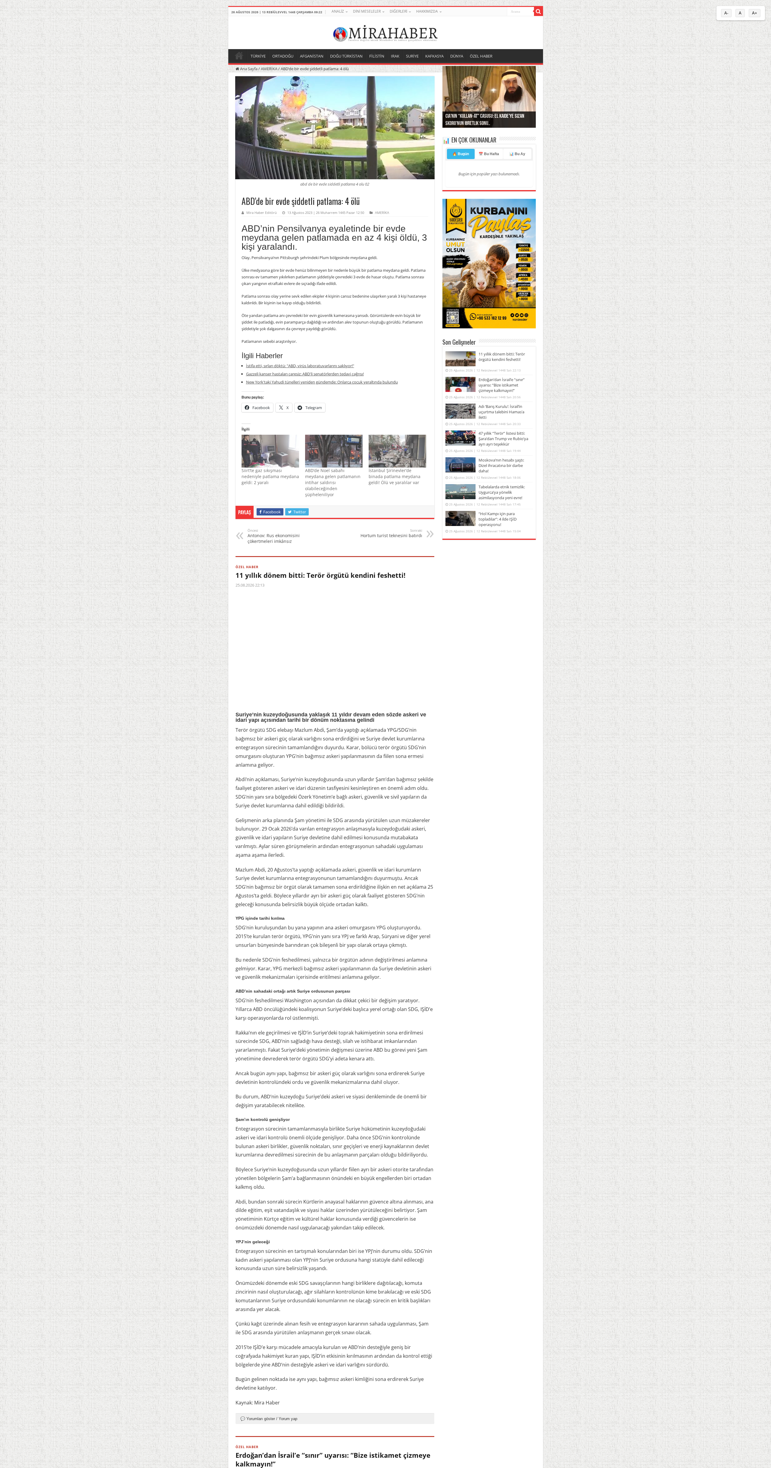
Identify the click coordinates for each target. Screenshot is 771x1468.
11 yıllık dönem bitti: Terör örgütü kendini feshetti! (320, 575)
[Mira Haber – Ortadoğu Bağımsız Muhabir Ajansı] (385, 31)
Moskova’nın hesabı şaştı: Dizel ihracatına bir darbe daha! (501, 465)
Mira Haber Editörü (261, 212)
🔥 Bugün (460, 154)
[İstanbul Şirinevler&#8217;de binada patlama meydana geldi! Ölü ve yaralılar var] (397, 451)
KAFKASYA (434, 56)
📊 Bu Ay (517, 154)
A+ (754, 13)
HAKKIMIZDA (427, 11)
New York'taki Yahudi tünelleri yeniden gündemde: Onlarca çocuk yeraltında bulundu (322, 382)
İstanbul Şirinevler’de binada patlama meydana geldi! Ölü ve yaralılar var (394, 476)
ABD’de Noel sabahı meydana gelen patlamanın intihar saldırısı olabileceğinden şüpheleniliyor (333, 482)
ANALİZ (338, 11)
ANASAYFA (239, 55)
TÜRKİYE (258, 56)
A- (726, 13)
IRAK (395, 56)
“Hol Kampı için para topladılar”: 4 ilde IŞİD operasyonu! (498, 519)
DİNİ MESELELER (367, 11)
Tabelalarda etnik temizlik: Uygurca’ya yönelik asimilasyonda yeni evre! (502, 492)
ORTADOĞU (282, 56)
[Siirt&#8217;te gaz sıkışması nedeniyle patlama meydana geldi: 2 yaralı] (270, 451)
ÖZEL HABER (481, 56)
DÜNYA (456, 56)
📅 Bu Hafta (489, 154)
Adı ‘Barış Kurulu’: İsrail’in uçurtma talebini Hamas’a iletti (501, 412)
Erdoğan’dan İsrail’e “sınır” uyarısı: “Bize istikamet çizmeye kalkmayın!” (502, 385)
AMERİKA (269, 68)
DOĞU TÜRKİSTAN (346, 56)
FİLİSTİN (376, 56)
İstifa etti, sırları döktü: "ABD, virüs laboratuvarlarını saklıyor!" (300, 365)
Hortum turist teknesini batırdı (391, 533)
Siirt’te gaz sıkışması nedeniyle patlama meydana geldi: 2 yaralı (270, 476)
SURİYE (412, 56)
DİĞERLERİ (398, 11)
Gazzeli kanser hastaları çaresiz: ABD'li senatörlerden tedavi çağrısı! (305, 374)
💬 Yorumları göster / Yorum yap (268, 1418)
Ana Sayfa (248, 68)
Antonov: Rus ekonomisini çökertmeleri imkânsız (274, 536)
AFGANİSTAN (311, 56)
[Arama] (538, 11)
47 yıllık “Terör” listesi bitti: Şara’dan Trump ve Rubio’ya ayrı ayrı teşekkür (503, 438)
